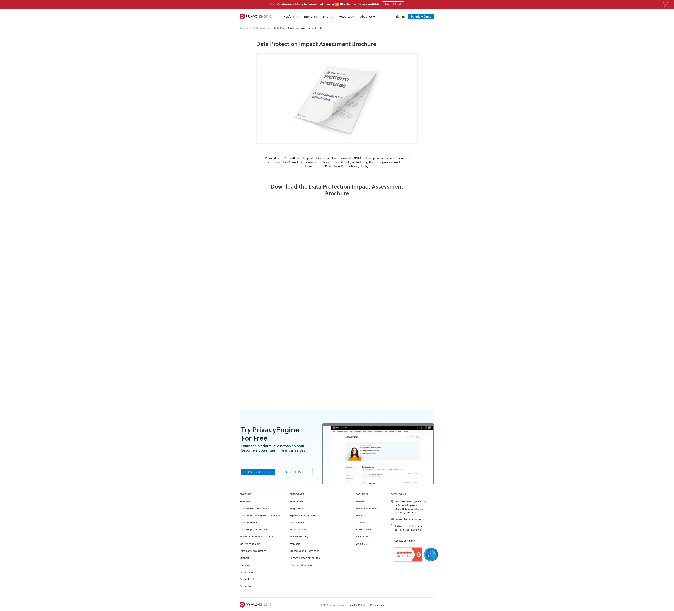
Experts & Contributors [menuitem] (302, 515)
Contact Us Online (404, 540)
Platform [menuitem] (289, 16)
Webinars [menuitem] (295, 543)
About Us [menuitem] (366, 16)
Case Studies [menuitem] (297, 522)
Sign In (400, 16)
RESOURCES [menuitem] (297, 493)
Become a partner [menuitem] (366, 508)
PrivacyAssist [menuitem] (247, 579)
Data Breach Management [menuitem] (255, 508)
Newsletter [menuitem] (362, 536)
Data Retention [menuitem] (248, 522)
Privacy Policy (378, 604)
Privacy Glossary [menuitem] (299, 536)
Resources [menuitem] (345, 16)
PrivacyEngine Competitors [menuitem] (305, 557)
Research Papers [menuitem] (299, 529)
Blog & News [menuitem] (297, 508)
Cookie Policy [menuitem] (363, 529)
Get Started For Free (257, 472)
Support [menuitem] (244, 557)
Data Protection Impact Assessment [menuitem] (260, 515)
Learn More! (393, 4)
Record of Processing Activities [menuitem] (257, 536)
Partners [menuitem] (361, 501)
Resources (245, 28)
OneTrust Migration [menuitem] (301, 564)
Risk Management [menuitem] (250, 543)
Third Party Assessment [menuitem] (253, 550)
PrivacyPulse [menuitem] (247, 571)
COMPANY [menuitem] (362, 493)
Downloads (262, 28)
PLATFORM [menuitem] (246, 493)
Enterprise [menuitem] (310, 16)
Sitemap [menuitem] (361, 522)
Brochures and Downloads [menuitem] (304, 550)
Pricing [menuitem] (327, 16)
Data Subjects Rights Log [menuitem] (254, 529)
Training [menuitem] (244, 564)
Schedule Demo (421, 16)
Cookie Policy (357, 604)
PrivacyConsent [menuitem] (248, 586)
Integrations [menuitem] (296, 501)
